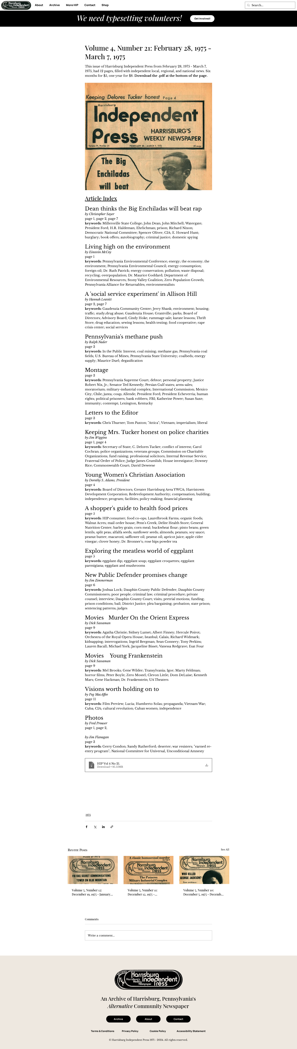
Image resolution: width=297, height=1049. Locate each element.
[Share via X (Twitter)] (95, 826)
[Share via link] (111, 826)
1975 (88, 815)
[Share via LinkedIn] (103, 826)
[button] (72, 5)
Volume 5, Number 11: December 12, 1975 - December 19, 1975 (142, 892)
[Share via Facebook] (86, 826)
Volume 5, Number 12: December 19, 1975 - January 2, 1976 (92, 892)
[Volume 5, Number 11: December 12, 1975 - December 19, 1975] (149, 870)
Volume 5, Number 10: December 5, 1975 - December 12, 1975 (203, 892)
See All (225, 849)
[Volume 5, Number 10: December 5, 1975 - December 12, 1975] (204, 870)
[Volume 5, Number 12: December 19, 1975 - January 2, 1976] (93, 870)
